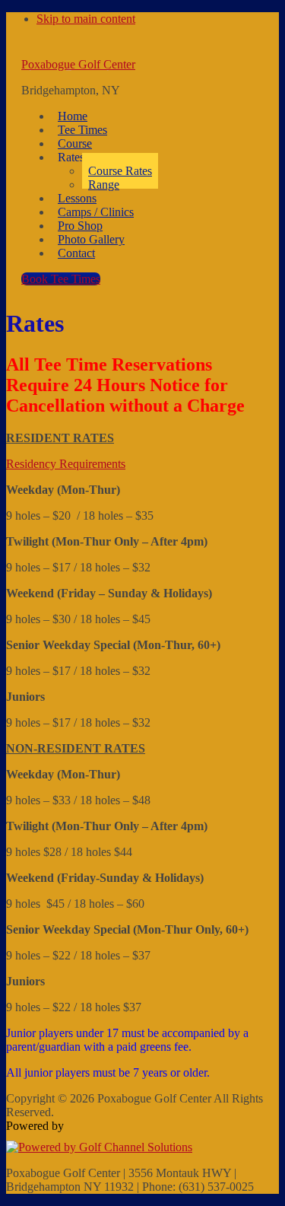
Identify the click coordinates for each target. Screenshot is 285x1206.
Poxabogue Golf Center (78, 64)
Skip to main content (85, 18)
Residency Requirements (65, 463)
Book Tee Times (60, 278)
